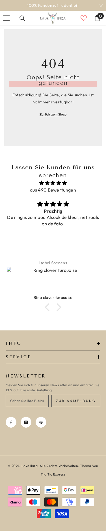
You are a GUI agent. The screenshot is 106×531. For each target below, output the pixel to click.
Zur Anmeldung (76, 401)
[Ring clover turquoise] (53, 281)
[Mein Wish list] (84, 18)
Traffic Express (53, 474)
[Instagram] (26, 422)
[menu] (6, 18)
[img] (53, 182)
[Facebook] (11, 422)
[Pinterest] (41, 422)
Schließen (101, 5)
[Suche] (22, 18)
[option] (53, 5)
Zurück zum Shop (53, 114)
